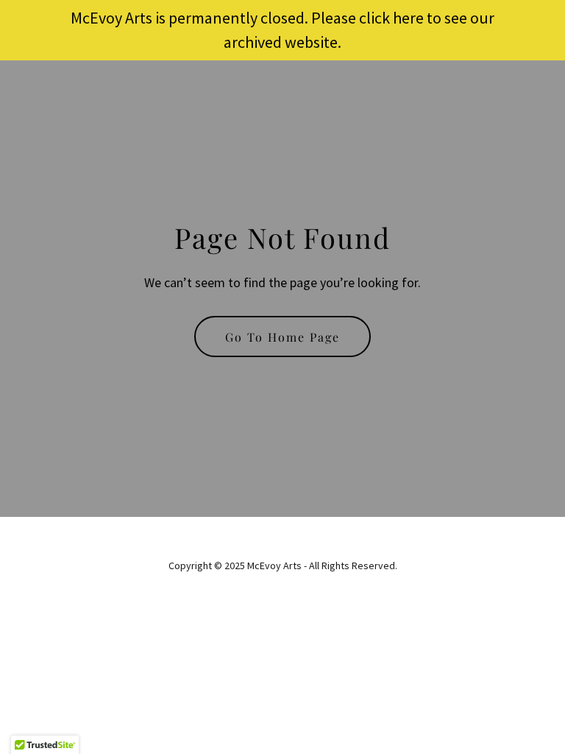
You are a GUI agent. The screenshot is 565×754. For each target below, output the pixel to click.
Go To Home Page (282, 337)
